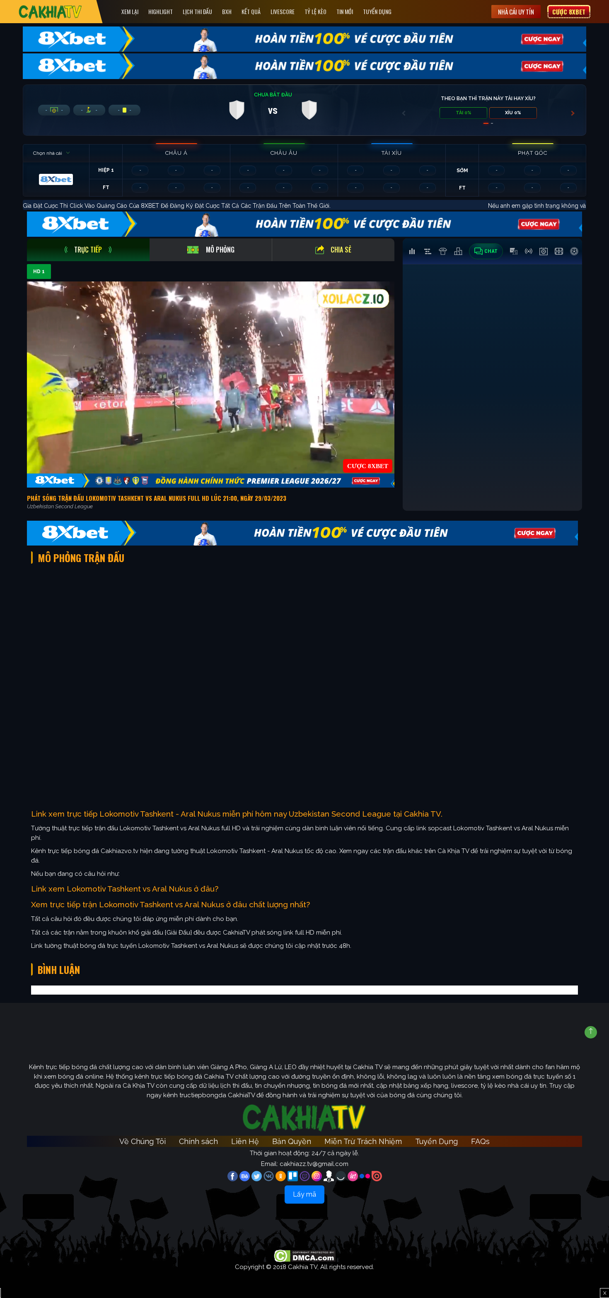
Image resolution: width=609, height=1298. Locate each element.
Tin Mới (344, 11)
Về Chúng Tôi (142, 1141)
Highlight (160, 11)
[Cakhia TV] (50, 11)
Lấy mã (304, 1194)
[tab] (88, 249)
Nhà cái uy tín (516, 11)
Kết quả (251, 11)
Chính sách (198, 1141)
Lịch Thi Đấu (197, 11)
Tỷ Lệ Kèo (315, 11)
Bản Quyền (291, 1141)
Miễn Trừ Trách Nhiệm (363, 1141)
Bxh (227, 11)
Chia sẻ (341, 250)
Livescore (283, 11)
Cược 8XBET (568, 11)
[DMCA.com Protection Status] (305, 1255)
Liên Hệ (245, 1141)
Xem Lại (129, 11)
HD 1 (39, 271)
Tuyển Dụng (377, 11)
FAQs (480, 1141)
